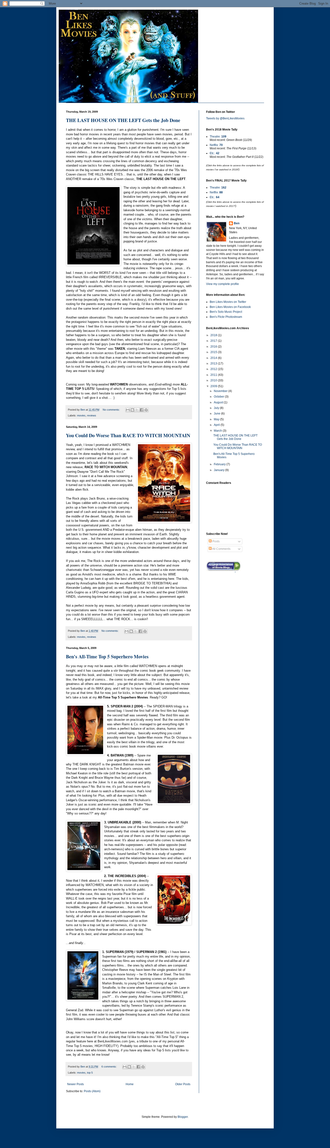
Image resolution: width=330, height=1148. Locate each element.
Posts (216, 541)
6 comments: (109, 1066)
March (218, 430)
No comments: (112, 409)
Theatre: (218, 136)
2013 (214, 363)
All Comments (221, 549)
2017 (214, 340)
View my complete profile (222, 284)
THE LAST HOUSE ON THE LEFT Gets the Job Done (123, 120)
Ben (236, 223)
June (217, 413)
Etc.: (214, 153)
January (219, 470)
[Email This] (127, 409)
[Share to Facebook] (141, 409)
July (217, 408)
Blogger (183, 1117)
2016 (214, 346)
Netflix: (216, 145)
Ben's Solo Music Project (226, 311)
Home (130, 1084)
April (217, 425)
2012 (214, 369)
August (219, 402)
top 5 (90, 1072)
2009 (214, 386)
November (221, 391)
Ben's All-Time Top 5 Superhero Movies (107, 656)
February (220, 464)
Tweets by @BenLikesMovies (225, 118)
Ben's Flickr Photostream (226, 317)
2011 (214, 375)
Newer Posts (75, 1084)
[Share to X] (137, 409)
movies (81, 415)
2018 (214, 335)
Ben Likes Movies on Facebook (230, 307)
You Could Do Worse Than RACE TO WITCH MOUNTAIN (128, 435)
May (217, 419)
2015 (214, 352)
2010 (214, 380)
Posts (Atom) (92, 1091)
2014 (214, 358)
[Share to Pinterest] (146, 409)
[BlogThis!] (132, 409)
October (219, 396)
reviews (91, 415)
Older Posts (182, 1084)
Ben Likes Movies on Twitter (228, 302)
